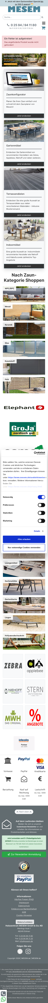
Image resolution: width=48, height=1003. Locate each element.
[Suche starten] (42, 17)
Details (37, 531)
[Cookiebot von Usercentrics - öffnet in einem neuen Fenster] (34, 453)
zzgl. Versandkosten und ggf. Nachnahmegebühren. (25, 971)
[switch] (41, 505)
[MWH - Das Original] (13, 717)
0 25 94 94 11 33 (26, 939)
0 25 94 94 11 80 (26, 936)
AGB (24, 912)
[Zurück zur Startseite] (24, 9)
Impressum (24, 902)
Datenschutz (24, 906)
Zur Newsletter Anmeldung (25, 854)
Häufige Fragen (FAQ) (24, 899)
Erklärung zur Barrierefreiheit (24, 909)
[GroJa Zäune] (24, 429)
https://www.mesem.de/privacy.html (25, 487)
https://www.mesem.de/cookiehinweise (26, 477)
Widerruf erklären (25, 922)
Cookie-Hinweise (24, 915)
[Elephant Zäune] (24, 407)
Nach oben (24, 812)
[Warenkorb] (43, 27)
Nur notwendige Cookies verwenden (24, 547)
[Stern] (35, 691)
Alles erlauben (24, 539)
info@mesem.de (26, 941)
